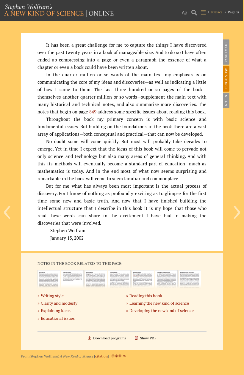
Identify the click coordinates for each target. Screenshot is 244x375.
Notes (226, 100)
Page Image (226, 52)
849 (92, 112)
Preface (217, 12)
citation (101, 356)
